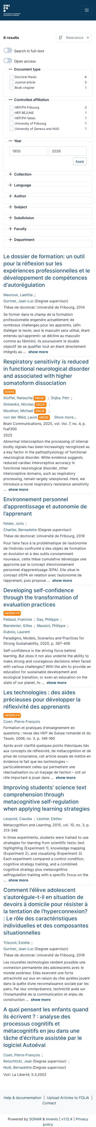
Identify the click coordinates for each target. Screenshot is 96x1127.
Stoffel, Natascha (18, 398)
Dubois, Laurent (16, 632)
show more (38, 351)
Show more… (65, 417)
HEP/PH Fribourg (27, 107)
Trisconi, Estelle (16, 942)
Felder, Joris (13, 523)
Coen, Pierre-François (21, 721)
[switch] (7, 50)
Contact (49, 1103)
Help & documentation (22, 1097)
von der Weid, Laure (20, 417)
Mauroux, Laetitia (18, 295)
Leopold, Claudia (17, 818)
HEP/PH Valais (25, 118)
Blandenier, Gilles (17, 625)
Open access (25, 61)
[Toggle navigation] (86, 10)
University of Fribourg (30, 123)
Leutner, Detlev (49, 818)
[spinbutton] (28, 151)
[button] (24, 70)
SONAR (35, 1119)
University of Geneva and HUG (37, 129)
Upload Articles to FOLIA (68, 1097)
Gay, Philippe (47, 619)
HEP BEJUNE (24, 113)
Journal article (25, 82)
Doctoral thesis (25, 77)
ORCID (39, 398)
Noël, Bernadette (17, 1067)
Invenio (52, 1119)
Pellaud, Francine (17, 619)
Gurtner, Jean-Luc (18, 301)
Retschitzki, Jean (17, 1061)
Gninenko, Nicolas (18, 404)
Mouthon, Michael (18, 410)
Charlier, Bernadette (20, 529)
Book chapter (24, 87)
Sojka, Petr (60, 398)
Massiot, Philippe (51, 625)
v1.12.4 (66, 1119)
